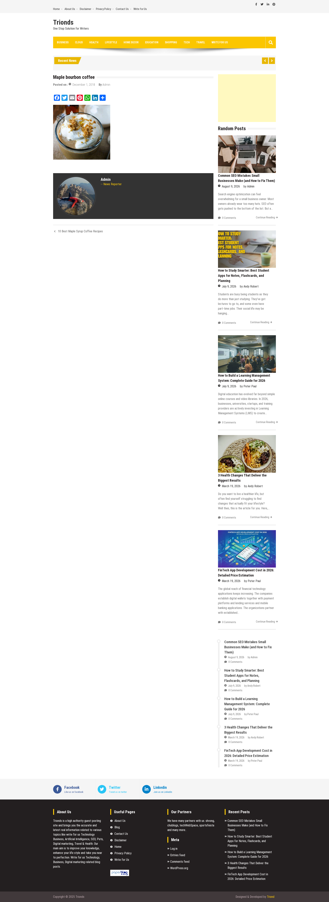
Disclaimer (85, 9)
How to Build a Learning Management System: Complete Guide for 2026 (247, 704)
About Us (70, 9)
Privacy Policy (103, 9)
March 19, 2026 (231, 486)
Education (151, 42)
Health (93, 42)
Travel (200, 42)
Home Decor (131, 42)
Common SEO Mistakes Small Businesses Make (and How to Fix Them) (248, 647)
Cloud (79, 42)
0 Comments (229, 217)
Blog (117, 827)
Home (56, 9)
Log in (173, 848)
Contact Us (122, 9)
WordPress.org (179, 868)
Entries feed (177, 855)
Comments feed (179, 861)
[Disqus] (133, 287)
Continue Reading (265, 217)
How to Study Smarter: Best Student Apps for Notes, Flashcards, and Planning (243, 275)
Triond (270, 897)
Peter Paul (250, 386)
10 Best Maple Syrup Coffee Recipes (80, 231)
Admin (106, 84)
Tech (187, 42)
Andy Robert (251, 286)
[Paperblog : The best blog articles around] (119, 875)
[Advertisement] (247, 98)
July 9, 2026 (229, 286)
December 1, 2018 (84, 84)
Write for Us (140, 9)
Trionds (63, 22)
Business (63, 42)
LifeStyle (111, 42)
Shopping (171, 42)
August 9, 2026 (231, 186)
